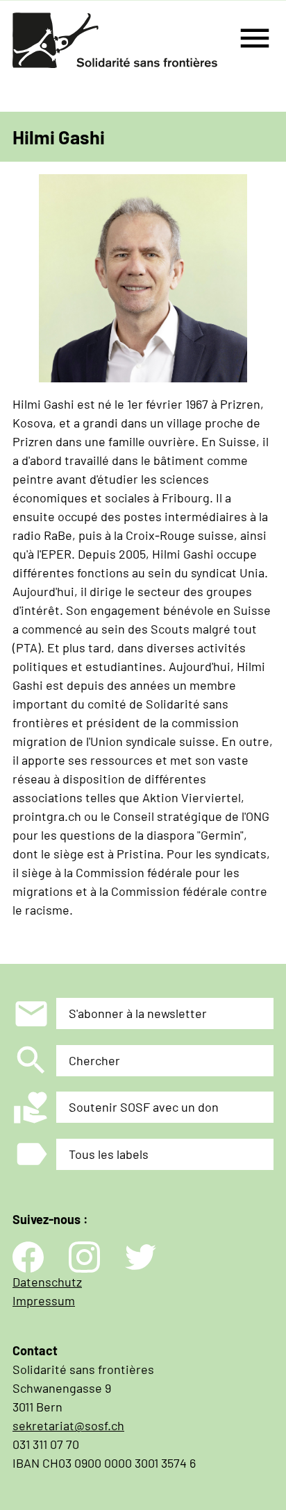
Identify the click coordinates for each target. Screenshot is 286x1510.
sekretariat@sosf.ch (68, 1425)
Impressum (43, 1300)
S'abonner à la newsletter (138, 1013)
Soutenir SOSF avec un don (144, 1106)
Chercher (94, 1060)
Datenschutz (47, 1281)
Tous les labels (109, 1154)
